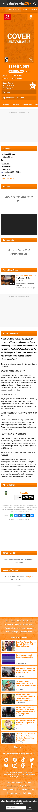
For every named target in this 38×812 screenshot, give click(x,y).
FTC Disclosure (13, 511)
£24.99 (18, 497)
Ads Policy (21, 628)
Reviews (16, 104)
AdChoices (31, 775)
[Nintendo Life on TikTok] (23, 760)
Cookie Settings (12, 632)
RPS (29, 793)
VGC (33, 789)
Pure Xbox (27, 782)
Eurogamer (25, 789)
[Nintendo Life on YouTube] (15, 760)
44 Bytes (22, 775)
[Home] (2, 9)
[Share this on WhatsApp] (11, 515)
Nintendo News (8, 789)
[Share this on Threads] (28, 515)
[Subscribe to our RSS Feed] (6, 760)
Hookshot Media (16, 772)
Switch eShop (17, 76)
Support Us (9, 624)
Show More (18, 747)
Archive (30, 628)
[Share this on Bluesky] (16, 515)
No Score (6, 92)
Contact (18, 624)
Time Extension (12, 786)
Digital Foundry (25, 786)
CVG (24, 793)
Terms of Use (10, 628)
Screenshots (27, 104)
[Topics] (3, 3)
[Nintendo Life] (19, 3)
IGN (18, 789)
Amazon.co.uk (28, 497)
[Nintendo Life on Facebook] (32, 766)
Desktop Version (26, 632)
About (13, 621)
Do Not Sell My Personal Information (19, 777)
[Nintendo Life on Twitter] (32, 760)
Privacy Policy (28, 624)
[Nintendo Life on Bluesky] (6, 766)
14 (13, 283)
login (29, 576)
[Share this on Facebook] (20, 515)
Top (7, 621)
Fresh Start (19, 68)
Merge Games (17, 78)
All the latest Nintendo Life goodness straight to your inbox (19, 802)
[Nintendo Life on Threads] (23, 766)
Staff (19, 621)
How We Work (28, 621)
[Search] (34, 3)
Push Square (17, 782)
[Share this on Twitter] (24, 515)
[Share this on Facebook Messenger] (32, 515)
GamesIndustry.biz (14, 793)
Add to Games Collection (15, 98)
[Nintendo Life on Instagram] (15, 766)
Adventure (6, 163)
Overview (6, 104)
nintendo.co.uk (7, 179)
